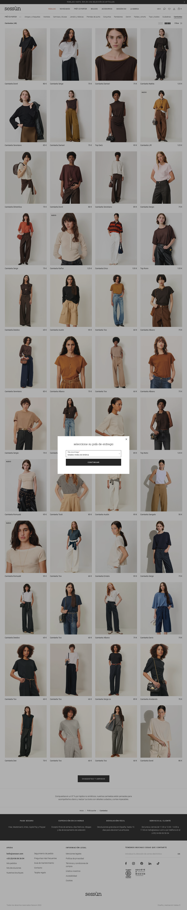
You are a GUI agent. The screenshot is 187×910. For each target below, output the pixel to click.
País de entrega (73, 452)
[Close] (126, 439)
